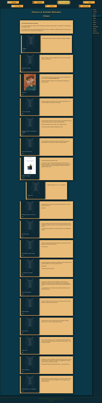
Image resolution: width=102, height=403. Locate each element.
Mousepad (55, 398)
